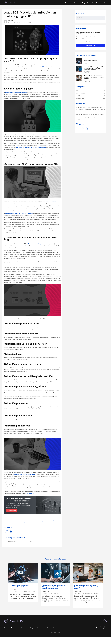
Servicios (77, 3)
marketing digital (53, 520)
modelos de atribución (36, 522)
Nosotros (68, 3)
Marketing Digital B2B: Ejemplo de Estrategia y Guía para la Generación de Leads (94, 77)
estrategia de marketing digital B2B (24, 474)
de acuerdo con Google (35, 244)
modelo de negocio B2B (23, 522)
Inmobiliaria (79, 96)
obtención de (49, 201)
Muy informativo (12, 541)
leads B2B (45, 520)
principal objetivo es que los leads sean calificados (19, 213)
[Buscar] (103, 18)
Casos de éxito (101, 3)
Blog (83, 3)
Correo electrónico (81, 38)
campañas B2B (28, 520)
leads (55, 201)
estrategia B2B (37, 520)
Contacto (90, 3)
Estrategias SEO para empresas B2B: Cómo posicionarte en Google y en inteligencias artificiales (94, 68)
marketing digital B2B (10, 522)
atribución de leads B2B (14, 520)
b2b (23, 520)
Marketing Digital (80, 98)
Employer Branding (80, 93)
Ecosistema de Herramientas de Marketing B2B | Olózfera (92, 59)
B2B (30, 22)
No (31, 541)
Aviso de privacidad (55, 632)
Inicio (61, 3)
